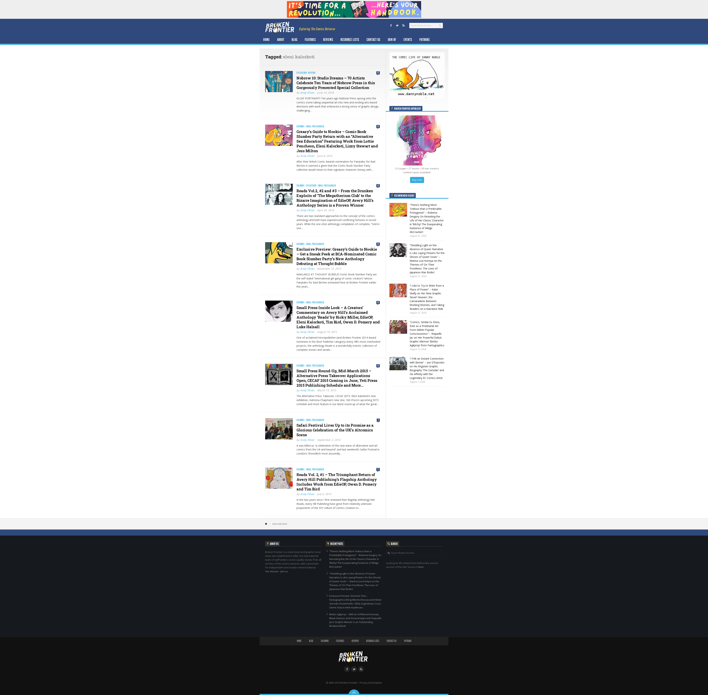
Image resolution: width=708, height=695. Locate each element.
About (280, 39)
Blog (294, 39)
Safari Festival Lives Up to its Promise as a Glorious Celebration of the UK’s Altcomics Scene (334, 430)
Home (266, 39)
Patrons (424, 39)
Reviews (328, 39)
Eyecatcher (301, 72)
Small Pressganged (315, 126)
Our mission (272, 571)
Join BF (392, 39)
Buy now (417, 180)
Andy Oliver (307, 92)
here (421, 567)
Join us (284, 571)
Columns (300, 126)
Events (408, 39)
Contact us (373, 39)
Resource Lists (350, 39)
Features (310, 39)
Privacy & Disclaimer (371, 682)
